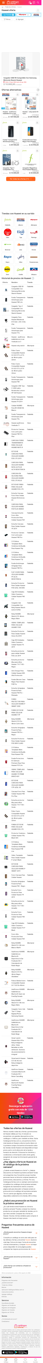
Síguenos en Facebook (9, 1305)
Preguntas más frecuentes (9, 1280)
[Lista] (34, 2)
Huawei (27, 1240)
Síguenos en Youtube (8, 1310)
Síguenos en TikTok (8, 1312)
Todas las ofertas (10, 7)
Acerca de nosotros (8, 1292)
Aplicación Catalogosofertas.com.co (13, 1289)
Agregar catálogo (7, 1294)
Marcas (4, 1287)
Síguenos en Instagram (9, 1308)
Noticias (4, 1296)
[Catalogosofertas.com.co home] (13, 3)
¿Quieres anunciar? (7, 1282)
